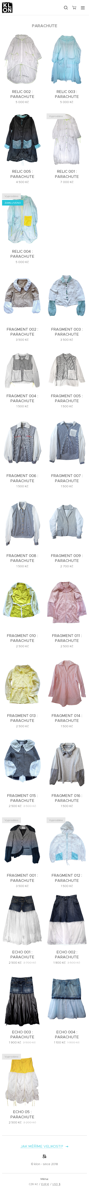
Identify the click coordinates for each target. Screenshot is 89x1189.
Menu (83, 8)
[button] (65, 7)
